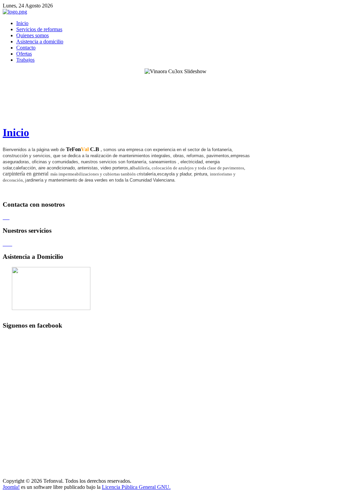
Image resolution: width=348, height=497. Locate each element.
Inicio (16, 132)
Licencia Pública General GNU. (136, 487)
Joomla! (11, 487)
